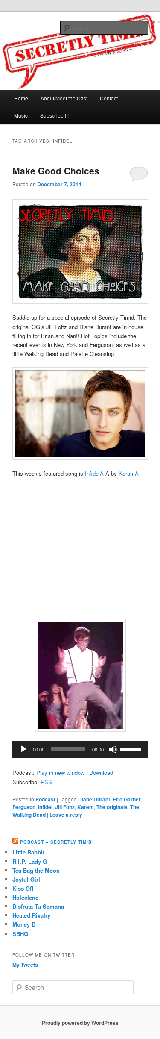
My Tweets (25, 964)
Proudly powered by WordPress (80, 1023)
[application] (80, 749)
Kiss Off (22, 888)
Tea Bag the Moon (36, 870)
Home (21, 98)
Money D (23, 924)
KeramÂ (129, 473)
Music (21, 115)
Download (101, 772)
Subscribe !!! (54, 115)
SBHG (20, 934)
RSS (46, 782)
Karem (85, 807)
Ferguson (23, 807)
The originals (112, 807)
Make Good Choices (55, 170)
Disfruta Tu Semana (38, 906)
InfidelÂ (95, 473)
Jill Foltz (65, 807)
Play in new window (60, 772)
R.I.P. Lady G (29, 861)
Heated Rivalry (31, 915)
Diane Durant (94, 799)
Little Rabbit (28, 852)
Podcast (45, 799)
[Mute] (113, 749)
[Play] (23, 749)
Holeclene (25, 897)
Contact (109, 98)
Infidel (45, 807)
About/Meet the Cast (64, 98)
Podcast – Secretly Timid (56, 842)
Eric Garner (127, 799)
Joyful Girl (26, 879)
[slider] (132, 748)
